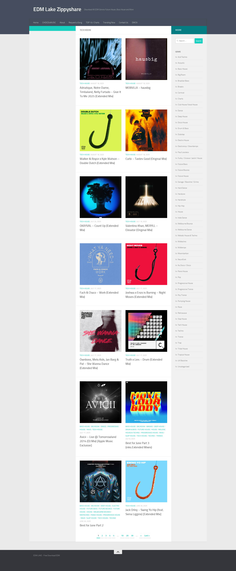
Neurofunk (182, 259)
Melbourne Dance (185, 230)
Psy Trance (182, 295)
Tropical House (183, 355)
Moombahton (183, 253)
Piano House (96, 515)
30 (132, 535)
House (154, 429)
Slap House (130, 436)
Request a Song (75, 22)
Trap (179, 343)
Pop (179, 277)
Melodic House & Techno (187, 235)
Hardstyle (182, 200)
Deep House (159, 426)
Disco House (183, 122)
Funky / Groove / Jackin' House (190, 158)
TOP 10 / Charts (92, 22)
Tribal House (183, 349)
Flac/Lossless (183, 152)
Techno (151, 436)
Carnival (181, 93)
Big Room (95, 426)
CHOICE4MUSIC (49, 22)
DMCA (134, 22)
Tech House (85, 83)
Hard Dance (182, 188)
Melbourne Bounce (102, 512)
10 (122, 535)
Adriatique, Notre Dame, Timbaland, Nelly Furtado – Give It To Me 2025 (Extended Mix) (100, 92)
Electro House (183, 140)
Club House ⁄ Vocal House (187, 104)
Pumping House (184, 301)
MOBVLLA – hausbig (138, 87)
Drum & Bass (131, 429)
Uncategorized (183, 366)
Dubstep (181, 134)
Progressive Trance (185, 289)
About (62, 22)
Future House (144, 429)
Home (36, 22)
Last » (147, 535)
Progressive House (149, 433)
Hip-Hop (181, 206)
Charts (180, 99)
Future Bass (92, 509)
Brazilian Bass (183, 81)
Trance (159, 436)
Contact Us (123, 22)
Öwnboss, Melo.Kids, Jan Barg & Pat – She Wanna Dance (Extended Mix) (99, 364)
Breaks (150, 426)
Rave (89, 429)
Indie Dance (182, 218)
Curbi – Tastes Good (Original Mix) (146, 158)
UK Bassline (182, 360)
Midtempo (182, 247)
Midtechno (84, 515)
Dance (103, 426)
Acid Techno (182, 57)
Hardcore (181, 194)
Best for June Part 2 (92, 525)
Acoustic (181, 63)
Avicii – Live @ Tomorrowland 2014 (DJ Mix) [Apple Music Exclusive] (98, 441)
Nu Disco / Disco (184, 265)
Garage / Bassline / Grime (188, 182)
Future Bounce (105, 509)
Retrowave (182, 313)
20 (127, 535)
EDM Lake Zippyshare (57, 9)
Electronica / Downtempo (188, 146)
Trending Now (109, 22)
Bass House (85, 426)
